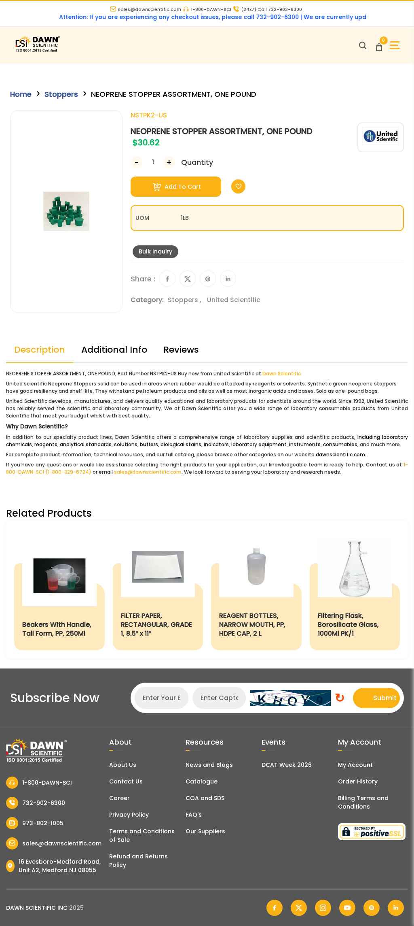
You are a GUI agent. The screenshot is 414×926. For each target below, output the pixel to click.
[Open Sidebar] (395, 45)
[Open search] (362, 45)
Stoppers (61, 94)
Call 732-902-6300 (271, 9)
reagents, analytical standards (73, 444)
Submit (385, 697)
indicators (216, 444)
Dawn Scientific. (282, 373)
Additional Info (114, 349)
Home (21, 94)
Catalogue (202, 781)
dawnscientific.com (340, 454)
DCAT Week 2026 (287, 765)
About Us (122, 765)
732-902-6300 (43, 803)
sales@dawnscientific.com (149, 9)
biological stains (181, 444)
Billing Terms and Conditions (363, 802)
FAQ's (194, 815)
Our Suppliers (205, 831)
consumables (340, 444)
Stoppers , (185, 299)
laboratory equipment (259, 444)
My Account (355, 765)
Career (119, 798)
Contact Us (126, 781)
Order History (358, 781)
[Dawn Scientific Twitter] (299, 908)
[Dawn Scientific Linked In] (396, 908)
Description (39, 349)
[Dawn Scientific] (37, 51)
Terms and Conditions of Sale (142, 835)
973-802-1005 (42, 823)
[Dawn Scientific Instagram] (323, 908)
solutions (125, 444)
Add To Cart (182, 187)
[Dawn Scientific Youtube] (347, 908)
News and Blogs (209, 765)
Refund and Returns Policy (138, 860)
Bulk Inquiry (155, 251)
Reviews (181, 349)
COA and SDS (205, 798)
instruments (305, 444)
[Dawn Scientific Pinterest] (371, 908)
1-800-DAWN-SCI (211, 9)
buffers (149, 444)
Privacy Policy (129, 815)
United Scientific (233, 299)
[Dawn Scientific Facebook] (274, 908)
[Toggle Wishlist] (238, 186)
